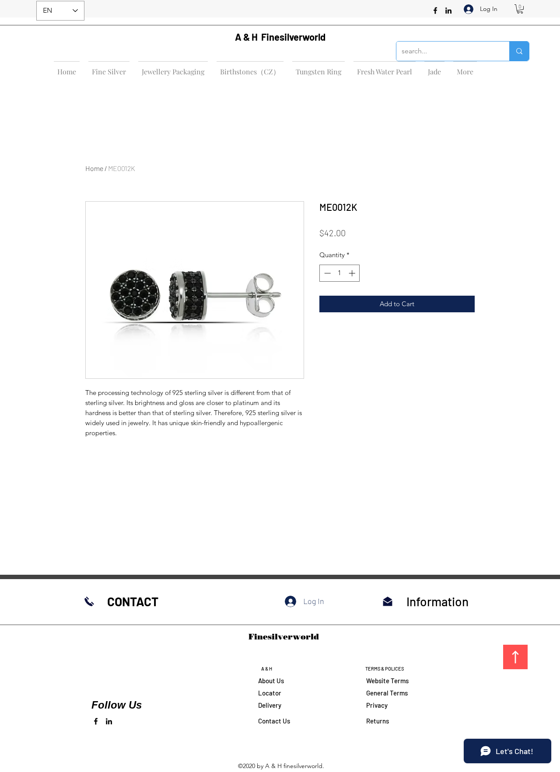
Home (94, 168)
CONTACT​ (132, 601)
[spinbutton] (339, 273)
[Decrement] (326, 273)
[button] (519, 9)
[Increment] (353, 273)
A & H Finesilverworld (280, 36)
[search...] (519, 51)
